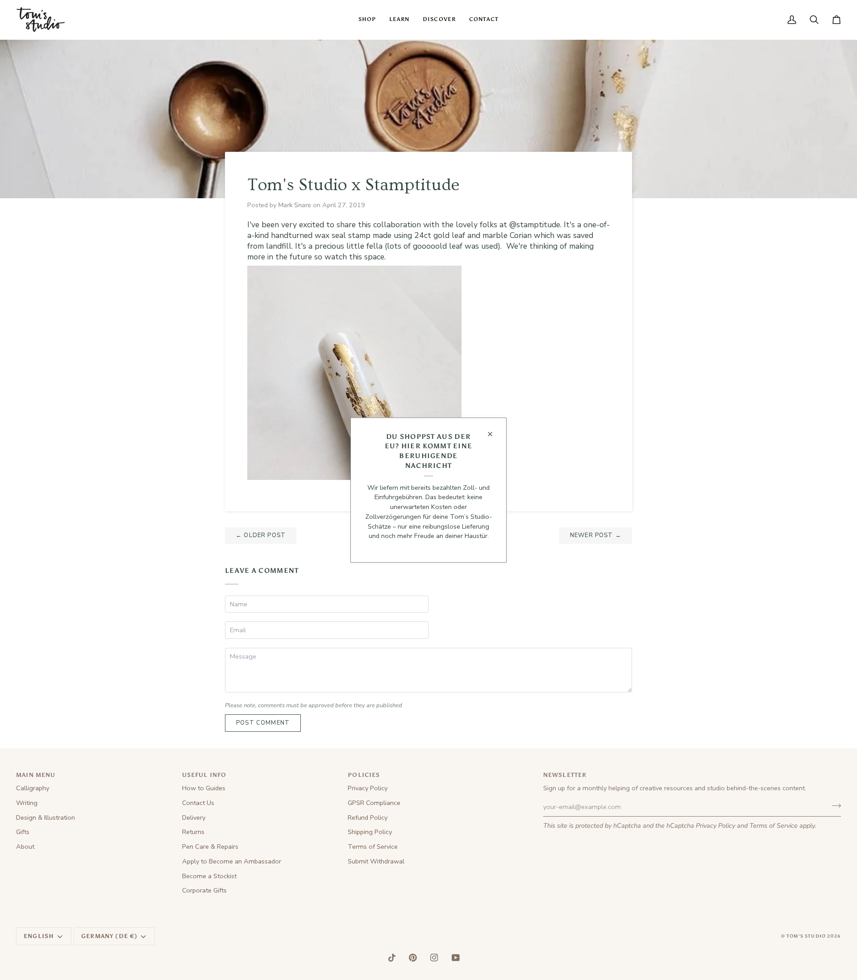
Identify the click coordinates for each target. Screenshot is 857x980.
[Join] (833, 806)
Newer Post (595, 535)
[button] (367, 19)
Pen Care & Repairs (210, 846)
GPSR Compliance (374, 802)
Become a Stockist (209, 876)
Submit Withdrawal (376, 861)
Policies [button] (364, 774)
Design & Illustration (45, 817)
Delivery (193, 817)
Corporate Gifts (204, 890)
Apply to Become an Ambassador (231, 861)
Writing (26, 802)
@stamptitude (534, 224)
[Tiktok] (391, 958)
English (39, 936)
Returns (193, 831)
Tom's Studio (806, 936)
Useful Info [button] (204, 774)
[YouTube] (456, 958)
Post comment (263, 723)
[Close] (494, 434)
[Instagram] (434, 958)
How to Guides (203, 788)
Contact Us (198, 802)
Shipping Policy (370, 831)
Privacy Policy (715, 825)
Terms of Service (773, 825)
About (25, 846)
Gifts (22, 831)
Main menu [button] (36, 774)
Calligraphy (32, 788)
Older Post (261, 535)
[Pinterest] (413, 958)
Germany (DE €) (109, 936)
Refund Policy (367, 817)
